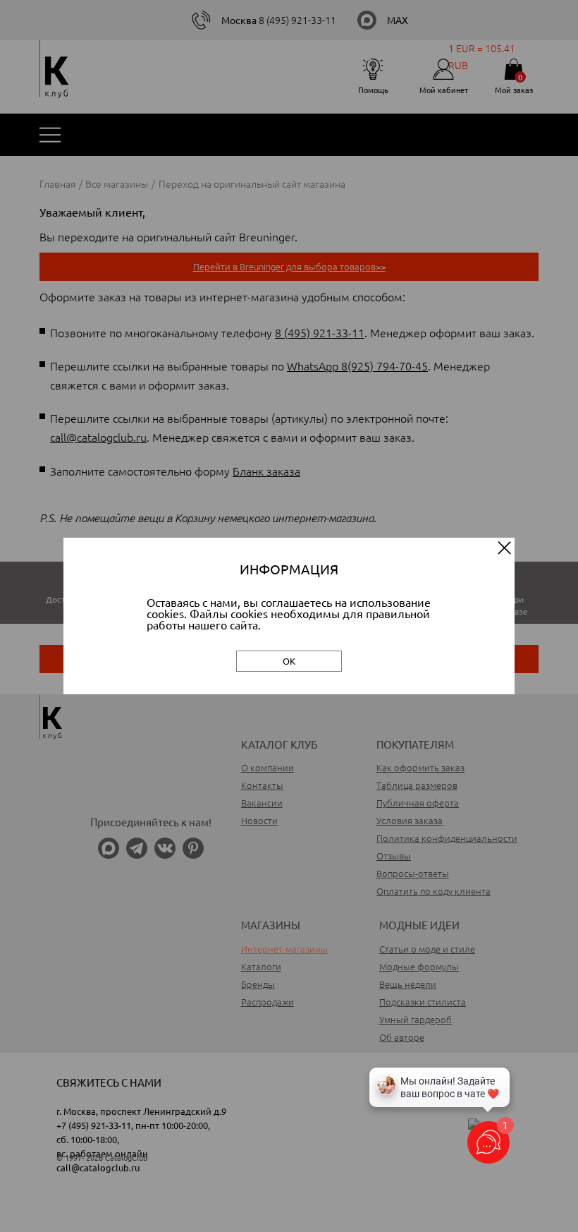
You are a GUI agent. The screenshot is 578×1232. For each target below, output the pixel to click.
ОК (289, 661)
